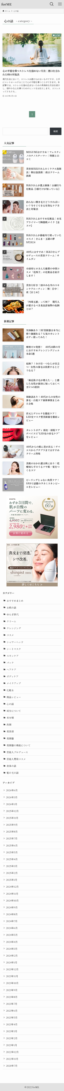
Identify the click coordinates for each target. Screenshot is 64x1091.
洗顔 (9, 724)
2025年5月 (12, 852)
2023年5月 (11, 1017)
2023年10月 (12, 983)
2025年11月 (12, 817)
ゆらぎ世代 (13, 614)
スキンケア (13, 655)
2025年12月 (12, 811)
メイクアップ (14, 683)
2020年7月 (11, 1065)
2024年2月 (12, 955)
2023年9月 (11, 990)
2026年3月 (11, 797)
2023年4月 (11, 1024)
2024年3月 (11, 948)
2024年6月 (12, 928)
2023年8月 (11, 997)
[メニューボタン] (60, 4)
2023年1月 (11, 1045)
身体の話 (11, 766)
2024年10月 (12, 900)
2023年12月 (12, 969)
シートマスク (14, 649)
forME (6, 4)
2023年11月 (12, 976)
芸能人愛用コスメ (16, 759)
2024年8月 (12, 914)
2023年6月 (11, 1010)
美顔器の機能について (19, 745)
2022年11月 (12, 1058)
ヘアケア (11, 669)
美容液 (10, 731)
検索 (55, 131)
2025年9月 (12, 824)
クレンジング (14, 628)
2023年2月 (11, 1038)
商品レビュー (14, 697)
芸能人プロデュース (17, 752)
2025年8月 (12, 831)
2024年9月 (12, 907)
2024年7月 (11, 921)
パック (10, 662)
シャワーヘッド (15, 642)
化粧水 (10, 690)
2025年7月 (11, 838)
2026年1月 (11, 804)
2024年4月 (12, 941)
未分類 (10, 717)
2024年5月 (12, 934)
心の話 (10, 704)
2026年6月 (12, 790)
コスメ (10, 635)
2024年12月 (12, 886)
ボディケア (12, 676)
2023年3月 (11, 1031)
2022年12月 (12, 1052)
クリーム (11, 621)
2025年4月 (12, 859)
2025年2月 (12, 873)
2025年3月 (11, 866)
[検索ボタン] (52, 4)
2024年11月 (12, 893)
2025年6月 (12, 845)
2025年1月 (11, 879)
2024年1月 (11, 962)
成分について (14, 710)
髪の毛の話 (13, 772)
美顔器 (10, 738)
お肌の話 (11, 607)
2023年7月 (11, 1003)
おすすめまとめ (15, 600)
